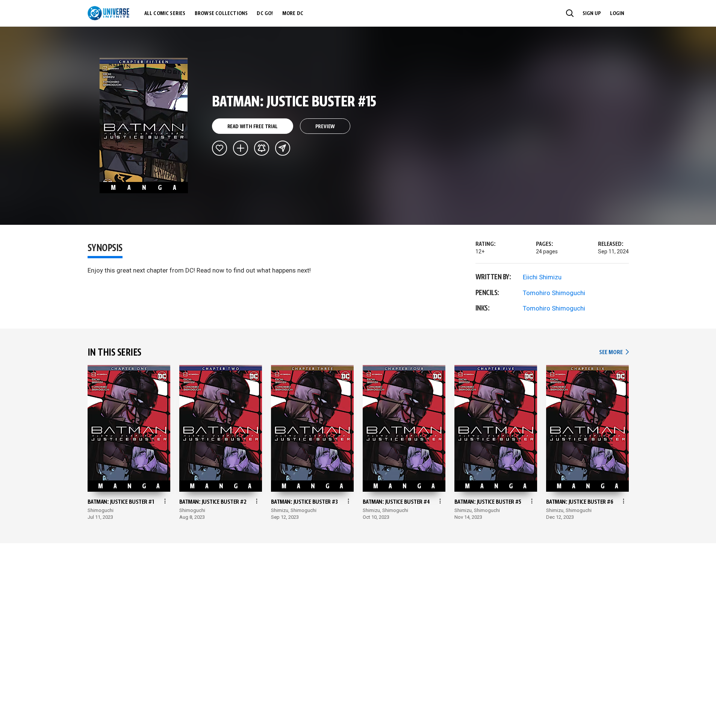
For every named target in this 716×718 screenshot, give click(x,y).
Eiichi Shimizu (542, 277)
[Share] (282, 148)
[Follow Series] (261, 148)
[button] (569, 13)
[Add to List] (240, 148)
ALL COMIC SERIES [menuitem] (165, 13)
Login (617, 13)
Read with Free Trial (252, 126)
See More (613, 352)
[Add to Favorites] (219, 148)
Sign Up (592, 13)
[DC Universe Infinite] (108, 13)
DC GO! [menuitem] (265, 13)
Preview (325, 126)
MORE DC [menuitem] (292, 13)
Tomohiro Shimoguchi (554, 293)
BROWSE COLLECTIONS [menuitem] (221, 13)
